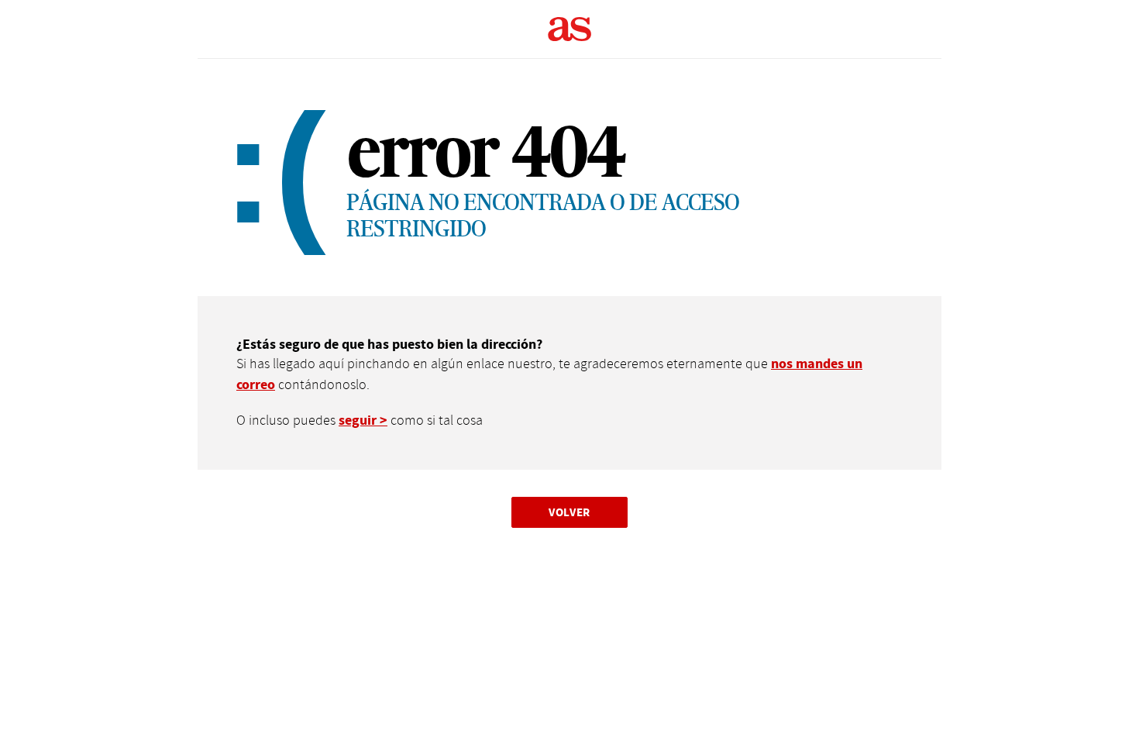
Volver (569, 512)
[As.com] (570, 29)
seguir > (363, 420)
